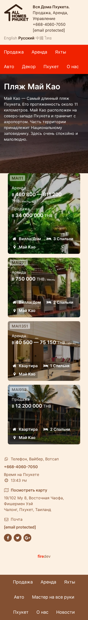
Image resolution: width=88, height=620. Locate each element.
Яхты (60, 52)
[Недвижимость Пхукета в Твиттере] (18, 537)
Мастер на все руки (53, 597)
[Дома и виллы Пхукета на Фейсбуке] (8, 537)
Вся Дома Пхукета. (51, 6)
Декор (29, 66)
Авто (9, 66)
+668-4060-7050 (49, 24)
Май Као (27, 247)
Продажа (14, 52)
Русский (26, 38)
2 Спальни (63, 302)
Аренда (39, 52)
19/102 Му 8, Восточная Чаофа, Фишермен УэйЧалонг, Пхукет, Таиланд (34, 500)
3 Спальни (63, 238)
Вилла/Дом (30, 238)
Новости (65, 612)
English (10, 38)
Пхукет (51, 66)
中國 (40, 38)
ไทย (48, 38)
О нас (73, 66)
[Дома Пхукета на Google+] (27, 537)
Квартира (28, 365)
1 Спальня (59, 365)
